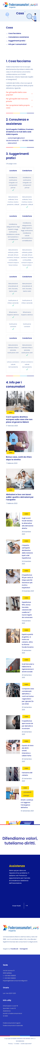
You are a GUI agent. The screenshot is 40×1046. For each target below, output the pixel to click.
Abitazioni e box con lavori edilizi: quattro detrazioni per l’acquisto (20, 497)
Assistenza (7, 1011)
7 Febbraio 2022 (11, 463)
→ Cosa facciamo (13, 33)
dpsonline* (28, 1044)
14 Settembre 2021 (27, 811)
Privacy (10, 1044)
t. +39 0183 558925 (9, 976)
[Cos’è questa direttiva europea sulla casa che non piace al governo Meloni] (20, 401)
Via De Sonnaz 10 (12, 140)
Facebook (14, 949)
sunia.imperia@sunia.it (16, 138)
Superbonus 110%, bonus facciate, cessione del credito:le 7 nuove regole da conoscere (27, 609)
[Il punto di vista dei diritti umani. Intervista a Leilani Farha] (13, 747)
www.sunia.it (12, 143)
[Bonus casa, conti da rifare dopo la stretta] (20, 441)
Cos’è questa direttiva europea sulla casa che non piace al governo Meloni (19, 419)
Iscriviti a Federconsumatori (12, 1013)
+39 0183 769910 (27, 140)
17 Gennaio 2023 (12, 426)
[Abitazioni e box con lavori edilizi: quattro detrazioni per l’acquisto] (20, 479)
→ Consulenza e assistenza (17, 37)
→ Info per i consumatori (16, 44)
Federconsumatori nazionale (13, 1025)
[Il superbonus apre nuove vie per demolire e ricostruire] (13, 722)
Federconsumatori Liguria (11, 1023)
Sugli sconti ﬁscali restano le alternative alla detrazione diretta (27, 523)
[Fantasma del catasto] (13, 774)
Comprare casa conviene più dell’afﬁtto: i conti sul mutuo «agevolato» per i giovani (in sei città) (28, 696)
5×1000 (5, 1016)
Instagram (24, 949)
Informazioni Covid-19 (10, 1006)
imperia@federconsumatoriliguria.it (15, 981)
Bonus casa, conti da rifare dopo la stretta (19, 458)
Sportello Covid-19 (9, 1008)
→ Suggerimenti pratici (15, 41)
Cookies (16, 1044)
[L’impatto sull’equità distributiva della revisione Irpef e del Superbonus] (13, 546)
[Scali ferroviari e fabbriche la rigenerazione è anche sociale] (13, 665)
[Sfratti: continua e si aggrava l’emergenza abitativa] (12, 793)
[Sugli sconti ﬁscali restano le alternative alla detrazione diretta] (13, 519)
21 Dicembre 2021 (28, 591)
